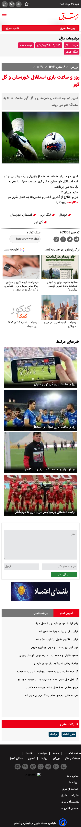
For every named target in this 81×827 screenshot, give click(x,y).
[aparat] (33, 767)
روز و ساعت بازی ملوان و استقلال (54, 426)
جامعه (56, 753)
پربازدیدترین (40, 613)
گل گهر (39, 222)
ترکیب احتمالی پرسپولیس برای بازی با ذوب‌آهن (45, 511)
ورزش (73, 66)
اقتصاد (28, 753)
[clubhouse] (25, 767)
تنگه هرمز (71, 51)
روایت (44, 758)
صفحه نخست (72, 753)
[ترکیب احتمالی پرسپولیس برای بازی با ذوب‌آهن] (40, 495)
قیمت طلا (26, 45)
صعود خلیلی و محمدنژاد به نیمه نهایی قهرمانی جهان (48, 655)
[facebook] (63, 240)
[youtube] (18, 767)
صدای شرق (16, 758)
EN (18, 4)
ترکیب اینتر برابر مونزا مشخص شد (58, 631)
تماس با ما (73, 776)
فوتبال (63, 214)
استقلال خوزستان (21, 214)
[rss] (64, 767)
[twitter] (70, 240)
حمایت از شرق (70, 789)
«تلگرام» (72, 202)
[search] (5, 4)
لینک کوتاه (33, 232)
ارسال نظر (64, 574)
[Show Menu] (4, 13)
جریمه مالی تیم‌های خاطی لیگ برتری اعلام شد (51, 695)
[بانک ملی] (40, 600)
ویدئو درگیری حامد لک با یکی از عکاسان (49, 469)
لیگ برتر (46, 214)
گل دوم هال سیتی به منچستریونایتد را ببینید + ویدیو (47, 671)
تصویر (31, 758)
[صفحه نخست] (25, 4)
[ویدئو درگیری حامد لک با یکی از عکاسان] (40, 452)
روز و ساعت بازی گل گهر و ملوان (54, 384)
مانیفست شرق (70, 795)
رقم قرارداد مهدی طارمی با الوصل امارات (56, 623)
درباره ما (74, 782)
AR (12, 4)
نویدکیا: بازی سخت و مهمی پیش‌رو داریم (54, 647)
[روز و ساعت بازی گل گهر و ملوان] (40, 367)
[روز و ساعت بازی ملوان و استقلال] (40, 410)
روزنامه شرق (67, 28)
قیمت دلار (71, 45)
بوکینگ (53, 734)
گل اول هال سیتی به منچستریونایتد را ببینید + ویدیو (48, 679)
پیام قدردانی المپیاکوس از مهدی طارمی (56, 663)
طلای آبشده (69, 734)
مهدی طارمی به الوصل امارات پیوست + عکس (52, 687)
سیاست (42, 753)
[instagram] (56, 767)
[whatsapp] (56, 239)
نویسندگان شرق (70, 802)
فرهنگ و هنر (72, 758)
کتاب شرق (13, 28)
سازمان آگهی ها (70, 808)
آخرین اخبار (66, 613)
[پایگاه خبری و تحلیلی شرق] (68, 16)
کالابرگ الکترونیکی (49, 45)
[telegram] (76, 240)
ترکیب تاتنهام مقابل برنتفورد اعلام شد (56, 639)
